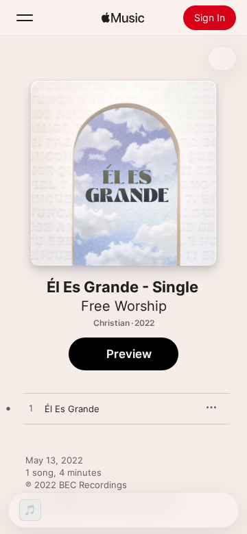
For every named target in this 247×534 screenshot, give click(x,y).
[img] (123, 18)
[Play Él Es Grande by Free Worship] (31, 409)
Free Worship (124, 306)
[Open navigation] (25, 18)
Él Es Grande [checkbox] (72, 408)
